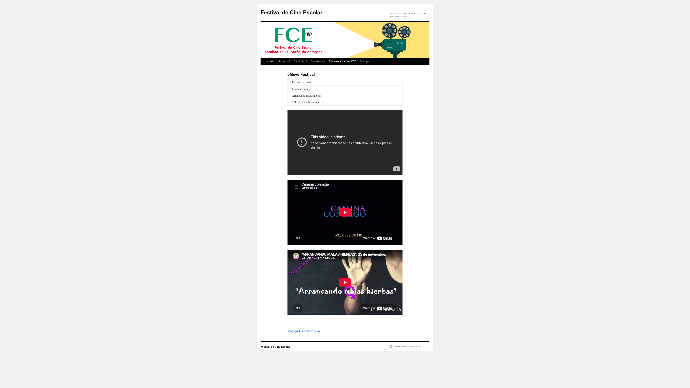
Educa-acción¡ (317, 61)
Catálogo (364, 61)
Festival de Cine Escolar (292, 12)
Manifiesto (269, 61)
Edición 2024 (300, 61)
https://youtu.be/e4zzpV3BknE (305, 331)
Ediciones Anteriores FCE (342, 61)
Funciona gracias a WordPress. (407, 346)
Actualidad (284, 61)
